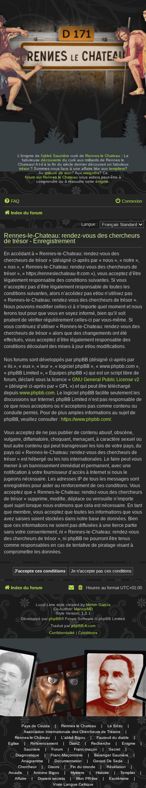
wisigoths (91, 173)
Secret (114, 749)
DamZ (74, 743)
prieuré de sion (58, 173)
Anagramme (32, 761)
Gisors (53, 767)
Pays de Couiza (35, 726)
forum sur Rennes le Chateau (51, 177)
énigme (102, 181)
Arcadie (15, 772)
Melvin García (98, 604)
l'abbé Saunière (55, 156)
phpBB (55, 619)
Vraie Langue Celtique (73, 784)
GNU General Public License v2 (105, 379)
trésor (24, 168)
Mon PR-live (87, 778)
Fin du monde (82, 767)
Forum (57, 749)
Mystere (77, 772)
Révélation (116, 767)
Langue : (89, 224)
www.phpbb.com (37, 393)
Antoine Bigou (46, 772)
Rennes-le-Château (32, 737)
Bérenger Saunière (111, 755)
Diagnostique (27, 755)
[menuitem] (11, 201)
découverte (51, 160)
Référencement (44, 743)
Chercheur (27, 767)
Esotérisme (119, 778)
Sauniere (32, 749)
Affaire (20, 778)
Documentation (68, 761)
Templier (127, 772)
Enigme (128, 743)
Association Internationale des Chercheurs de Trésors (72, 732)
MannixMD (83, 609)
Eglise (13, 743)
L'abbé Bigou (73, 737)
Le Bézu (115, 726)
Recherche (101, 743)
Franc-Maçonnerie (67, 755)
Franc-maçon (85, 749)
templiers (117, 168)
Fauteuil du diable (113, 737)
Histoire (102, 772)
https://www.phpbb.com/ (86, 419)
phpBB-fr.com (83, 626)
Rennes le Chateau (102, 156)
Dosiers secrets (51, 778)
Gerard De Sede (108, 761)
